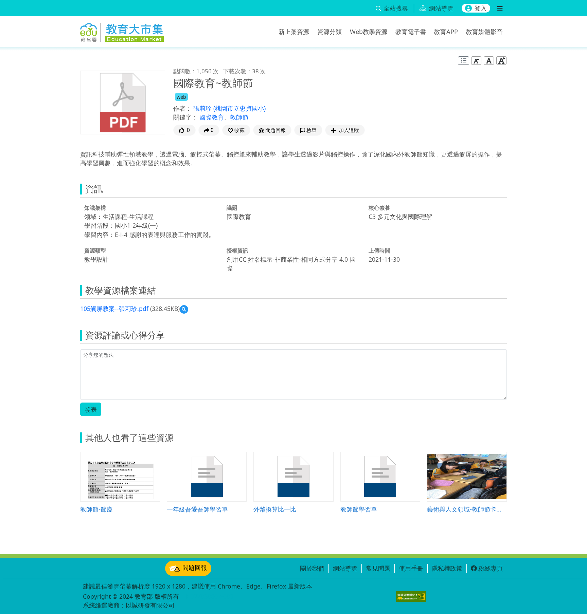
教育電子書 (410, 31)
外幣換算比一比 (274, 509)
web (181, 97)
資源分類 (329, 31)
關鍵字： (185, 117)
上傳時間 (379, 250)
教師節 (239, 117)
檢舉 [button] (311, 130)
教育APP (446, 31)
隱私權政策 (447, 568)
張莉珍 (203, 108)
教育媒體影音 (484, 31)
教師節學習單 (358, 509)
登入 (481, 8)
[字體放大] (501, 60)
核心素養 (379, 207)
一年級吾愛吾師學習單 (197, 509)
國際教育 (211, 117)
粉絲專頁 (490, 568)
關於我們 (312, 568)
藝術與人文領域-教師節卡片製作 (467, 509)
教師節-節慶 (96, 509)
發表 (91, 409)
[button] (236, 130)
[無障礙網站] (411, 596)
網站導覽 (345, 568)
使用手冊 (411, 568)
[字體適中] (488, 60)
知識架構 (95, 207)
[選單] (500, 8)
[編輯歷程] (463, 60)
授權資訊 (237, 250)
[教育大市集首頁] (122, 30)
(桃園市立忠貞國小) (239, 108)
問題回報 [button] (275, 130)
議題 (232, 207)
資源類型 (95, 250)
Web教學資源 (368, 31)
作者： (182, 108)
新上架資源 (294, 31)
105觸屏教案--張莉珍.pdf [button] (114, 308)
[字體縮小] (476, 60)
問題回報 (194, 567)
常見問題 (378, 568)
